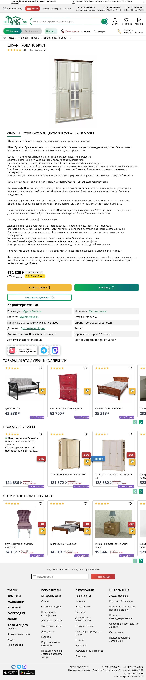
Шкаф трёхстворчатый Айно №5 (67, 474)
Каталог (14, 31)
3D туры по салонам (18, 634)
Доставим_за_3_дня (33, 328)
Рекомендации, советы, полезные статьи (122, 608)
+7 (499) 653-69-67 (112, 7)
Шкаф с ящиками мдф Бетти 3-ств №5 (113, 476)
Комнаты (33, 31)
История (80, 601)
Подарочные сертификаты (48, 613)
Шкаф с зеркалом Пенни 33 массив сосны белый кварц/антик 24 (20, 449)
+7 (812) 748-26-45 (134, 7)
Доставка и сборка (52, 8)
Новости (80, 612)
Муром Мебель (32, 311)
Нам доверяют (83, 606)
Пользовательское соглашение (119, 639)
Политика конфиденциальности (121, 617)
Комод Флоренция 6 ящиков (66, 408)
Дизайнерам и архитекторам (83, 619)
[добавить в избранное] (40, 368)
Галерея (11, 628)
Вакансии (80, 645)
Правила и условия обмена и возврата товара (52, 654)
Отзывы (79, 640)
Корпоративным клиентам (50, 644)
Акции (117, 31)
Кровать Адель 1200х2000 (109, 408)
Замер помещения (51, 626)
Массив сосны (98, 311)
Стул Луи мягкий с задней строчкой (19, 545)
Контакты (80, 656)
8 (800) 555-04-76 (86, 7)
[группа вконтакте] (13, 667)
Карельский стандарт (121, 601)
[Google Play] (27, 672)
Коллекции (99, 31)
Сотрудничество (84, 626)
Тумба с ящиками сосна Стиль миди (111, 545)
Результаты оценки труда (89, 650)
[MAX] (55, 350)
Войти (115, 23)
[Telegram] (44, 350)
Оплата (67, 8)
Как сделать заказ (51, 595)
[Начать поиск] (104, 21)
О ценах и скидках (51, 606)
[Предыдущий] (135, 422)
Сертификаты (116, 632)
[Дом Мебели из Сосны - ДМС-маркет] (15, 20)
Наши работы (15, 644)
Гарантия (46, 636)
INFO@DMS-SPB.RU (79, 667)
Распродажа (72, 31)
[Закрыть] (143, 2)
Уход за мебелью (118, 595)
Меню (35, 8)
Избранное (126, 23)
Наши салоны (83, 595)
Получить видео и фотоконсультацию (26, 350)
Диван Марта (12, 408)
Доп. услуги (47, 631)
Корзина (139, 23)
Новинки (51, 31)
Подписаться (103, 576)
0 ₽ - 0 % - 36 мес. (35, 276)
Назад (10, 37)
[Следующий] (141, 422)
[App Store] (10, 672)
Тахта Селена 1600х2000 (63, 543)
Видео (10, 639)
